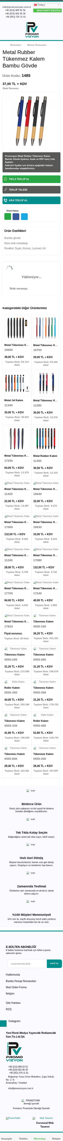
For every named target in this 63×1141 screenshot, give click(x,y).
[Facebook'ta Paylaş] (16, 216)
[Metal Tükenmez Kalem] (17, 328)
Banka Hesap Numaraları (21, 981)
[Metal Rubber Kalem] (46, 439)
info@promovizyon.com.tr (20, 1088)
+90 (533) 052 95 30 (14, 13)
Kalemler (16, 45)
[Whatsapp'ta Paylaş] (7, 216)
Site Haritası (13, 1002)
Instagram (14, 1021)
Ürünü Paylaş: (12, 211)
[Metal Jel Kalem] (17, 383)
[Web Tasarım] (45, 1119)
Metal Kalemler (37, 45)
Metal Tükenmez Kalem (18, 345)
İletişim (10, 993)
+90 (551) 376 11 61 (15, 17)
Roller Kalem (12, 687)
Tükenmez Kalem (43, 621)
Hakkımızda (13, 974)
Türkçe (41, 5)
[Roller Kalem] (17, 682)
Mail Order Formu (16, 987)
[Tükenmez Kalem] (46, 615)
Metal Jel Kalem (13, 400)
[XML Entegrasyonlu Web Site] (18, 1119)
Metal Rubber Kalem (45, 455)
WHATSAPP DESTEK (48, 10)
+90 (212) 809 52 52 (14, 10)
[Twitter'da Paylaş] (24, 216)
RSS (9, 1009)
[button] (58, 30)
